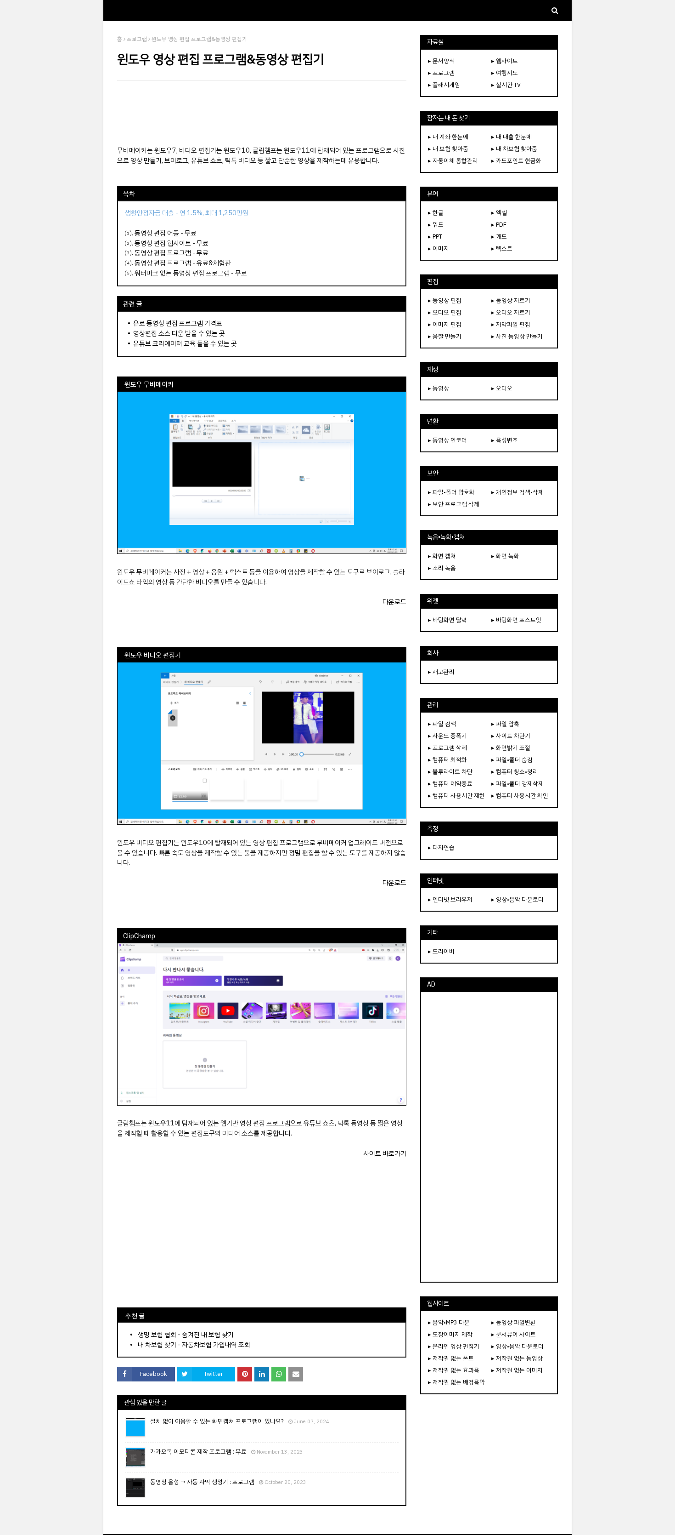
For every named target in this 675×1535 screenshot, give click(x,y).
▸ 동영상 (438, 388)
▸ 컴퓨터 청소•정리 (514, 771)
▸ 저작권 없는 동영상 (517, 1358)
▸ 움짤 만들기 (444, 336)
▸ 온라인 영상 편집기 (453, 1346)
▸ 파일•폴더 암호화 (451, 492)
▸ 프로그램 (441, 72)
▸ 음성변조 (504, 440)
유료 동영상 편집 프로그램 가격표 (177, 323)
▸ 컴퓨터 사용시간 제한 (456, 795)
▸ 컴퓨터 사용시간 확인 (519, 795)
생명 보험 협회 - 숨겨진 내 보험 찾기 (186, 1335)
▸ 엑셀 (499, 212)
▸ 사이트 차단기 (510, 735)
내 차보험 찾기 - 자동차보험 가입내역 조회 (194, 1345)
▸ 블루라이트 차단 (450, 771)
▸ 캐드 (499, 236)
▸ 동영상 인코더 (447, 440)
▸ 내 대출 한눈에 (511, 136)
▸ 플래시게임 (444, 84)
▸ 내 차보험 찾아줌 (514, 148)
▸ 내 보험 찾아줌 (448, 148)
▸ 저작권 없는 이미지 (517, 1370)
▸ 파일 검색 (442, 723)
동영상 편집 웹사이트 (163, 243)
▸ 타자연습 (441, 847)
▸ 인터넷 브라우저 (450, 899)
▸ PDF (498, 224)
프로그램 (137, 39)
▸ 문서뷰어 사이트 (513, 1334)
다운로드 (394, 602)
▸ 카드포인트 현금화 (516, 160)
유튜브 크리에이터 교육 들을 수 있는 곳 (185, 343)
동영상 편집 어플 (157, 233)
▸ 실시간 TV (506, 84)
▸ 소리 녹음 (442, 568)
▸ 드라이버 (441, 951)
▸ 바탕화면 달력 (447, 620)
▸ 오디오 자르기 (510, 312)
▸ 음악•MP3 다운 (449, 1322)
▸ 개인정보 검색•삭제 (517, 492)
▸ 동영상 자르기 (510, 300)
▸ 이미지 (438, 248)
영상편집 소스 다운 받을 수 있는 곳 (179, 333)
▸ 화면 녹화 (505, 556)
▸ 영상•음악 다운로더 (517, 899)
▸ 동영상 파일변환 (513, 1322)
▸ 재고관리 (441, 672)
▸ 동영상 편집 (444, 300)
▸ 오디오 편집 (444, 312)
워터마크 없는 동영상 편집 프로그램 (182, 273)
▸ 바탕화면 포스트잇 (516, 620)
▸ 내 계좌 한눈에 (448, 136)
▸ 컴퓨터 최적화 (447, 759)
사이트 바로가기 (384, 1153)
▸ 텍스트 (501, 248)
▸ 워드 (436, 224)
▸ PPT (435, 236)
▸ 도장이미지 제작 (450, 1334)
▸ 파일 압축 (505, 723)
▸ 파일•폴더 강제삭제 (517, 783)
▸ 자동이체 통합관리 (453, 160)
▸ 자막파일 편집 (510, 324)
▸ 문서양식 (441, 61)
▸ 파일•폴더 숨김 (512, 759)
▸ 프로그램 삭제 (447, 747)
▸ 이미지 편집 (444, 324)
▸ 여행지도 (504, 72)
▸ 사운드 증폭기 (447, 735)
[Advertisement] (261, 113)
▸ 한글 (436, 212)
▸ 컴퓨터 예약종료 (450, 783)
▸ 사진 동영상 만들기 (517, 336)
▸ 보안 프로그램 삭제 (453, 504)
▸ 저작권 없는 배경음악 (456, 1382)
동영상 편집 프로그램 (163, 253)
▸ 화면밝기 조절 (510, 747)
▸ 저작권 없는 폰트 (451, 1358)
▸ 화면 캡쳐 (442, 556)
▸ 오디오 (501, 388)
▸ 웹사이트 (504, 61)
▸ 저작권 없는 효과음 (453, 1370)
